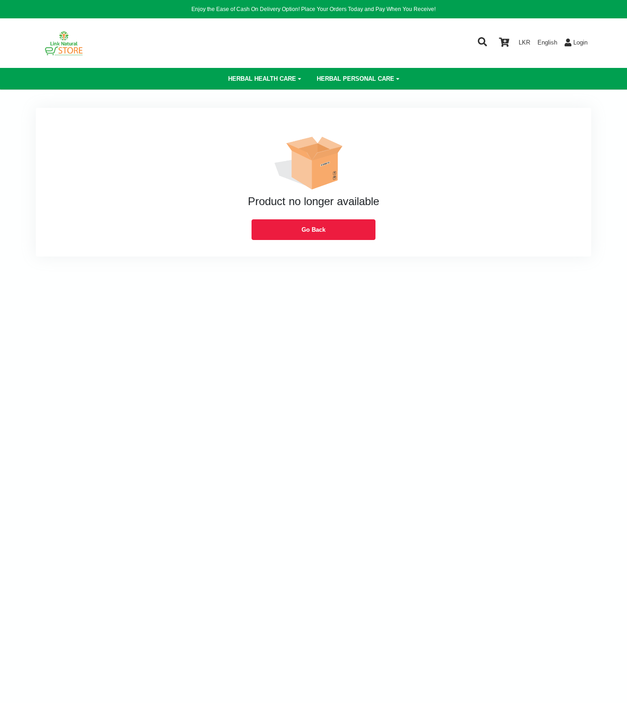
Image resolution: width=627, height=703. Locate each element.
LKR (524, 42)
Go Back (313, 229)
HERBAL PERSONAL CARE (355, 78)
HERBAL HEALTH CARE (262, 78)
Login (580, 42)
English (547, 42)
